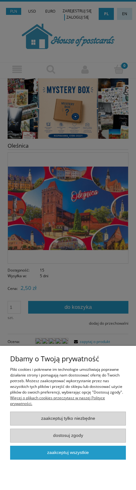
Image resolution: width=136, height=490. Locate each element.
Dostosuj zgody (68, 435)
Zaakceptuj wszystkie (68, 452)
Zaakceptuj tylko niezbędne (68, 418)
